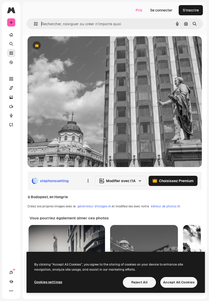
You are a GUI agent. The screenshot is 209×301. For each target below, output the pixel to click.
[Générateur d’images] (11, 97)
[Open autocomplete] (34, 24)
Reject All (139, 282)
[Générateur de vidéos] (11, 106)
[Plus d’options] (88, 181)
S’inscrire (191, 10)
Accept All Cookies (178, 282)
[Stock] (11, 53)
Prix (139, 10)
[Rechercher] (11, 44)
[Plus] (11, 291)
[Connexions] (11, 272)
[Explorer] (11, 62)
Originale (61, 45)
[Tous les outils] (11, 79)
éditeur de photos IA (165, 206)
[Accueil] (11, 35)
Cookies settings (48, 282)
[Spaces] (11, 88)
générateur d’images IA (94, 206)
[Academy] (11, 282)
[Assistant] (11, 125)
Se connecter (161, 10)
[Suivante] (200, 250)
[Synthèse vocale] (11, 115)
